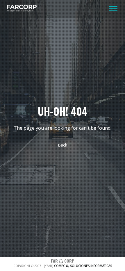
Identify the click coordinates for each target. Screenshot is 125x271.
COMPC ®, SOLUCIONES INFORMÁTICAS (83, 266)
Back (62, 145)
